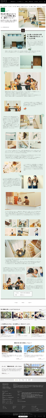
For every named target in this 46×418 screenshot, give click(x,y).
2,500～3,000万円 (30, 392)
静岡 (12, 397)
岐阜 (10, 397)
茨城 (8, 395)
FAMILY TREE (44, 6)
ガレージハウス (20, 401)
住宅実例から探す (14, 406)
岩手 (7, 393)
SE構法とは (23, 407)
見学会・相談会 (4, 407)
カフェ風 (35, 397)
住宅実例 (26, 1)
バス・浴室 (27, 396)
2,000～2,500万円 (26, 392)
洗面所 (29, 396)
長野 (9, 397)
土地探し (13, 408)
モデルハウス (41, 1)
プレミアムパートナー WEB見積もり (35, 410)
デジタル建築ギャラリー (20, 1)
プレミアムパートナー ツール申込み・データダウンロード (37, 409)
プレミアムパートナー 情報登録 (35, 408)
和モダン (37, 397)
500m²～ (39, 394)
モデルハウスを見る (5, 408)
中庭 (22, 401)
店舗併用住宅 (31, 396)
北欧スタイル (32, 397)
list (23, 302)
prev (16, 302)
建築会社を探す (31, 1)
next (29, 302)
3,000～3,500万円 (35, 392)
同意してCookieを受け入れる (23, 416)
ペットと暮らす (27, 397)
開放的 (30, 397)
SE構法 (11, 125)
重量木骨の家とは (13, 1)
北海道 (3, 393)
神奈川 (4, 395)
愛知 (11, 397)
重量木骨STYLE (18, 6)
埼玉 (5, 395)
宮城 (9, 393)
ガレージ (25, 397)
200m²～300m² (28, 394)
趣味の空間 (23, 398)
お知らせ (4, 406)
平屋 (18, 401)
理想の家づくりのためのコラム (24, 6)
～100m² (22, 394)
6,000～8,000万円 (26, 393)
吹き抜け (25, 401)
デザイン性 (40, 397)
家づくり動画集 (30, 6)
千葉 (7, 395)
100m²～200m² (25, 394)
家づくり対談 (14, 6)
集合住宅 (34, 396)
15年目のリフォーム (39, 6)
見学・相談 (36, 1)
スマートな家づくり (10, 6)
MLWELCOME (5, 6)
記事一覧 (40, 309)
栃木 (9, 395)
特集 (44, 1)
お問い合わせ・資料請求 (34, 406)
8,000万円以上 (29, 393)
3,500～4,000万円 (39, 392)
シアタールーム (24, 396)
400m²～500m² (36, 394)
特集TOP (1, 6)
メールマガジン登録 (34, 407)
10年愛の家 (34, 6)
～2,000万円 (23, 392)
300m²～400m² (32, 394)
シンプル (22, 397)
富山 (4, 397)
